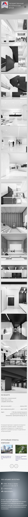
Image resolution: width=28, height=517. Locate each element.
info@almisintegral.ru (8, 491)
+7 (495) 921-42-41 (7, 488)
